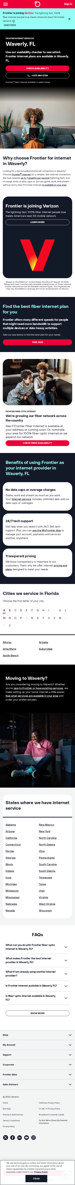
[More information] (13, 21)
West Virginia (47, 904)
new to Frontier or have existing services (38, 688)
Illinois (9, 864)
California (11, 838)
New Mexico (46, 825)
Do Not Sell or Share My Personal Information (53, 1121)
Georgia (11, 858)
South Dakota (47, 871)
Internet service (21, 499)
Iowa (8, 877)
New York (44, 831)
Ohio (42, 851)
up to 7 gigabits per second (35, 178)
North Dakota (47, 844)
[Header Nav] (5, 4)
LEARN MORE (37, 222)
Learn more (10, 24)
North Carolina (48, 838)
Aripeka (43, 642)
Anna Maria (9, 649)
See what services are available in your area (32, 696)
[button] (69, 19)
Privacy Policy (41, 1172)
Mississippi (13, 897)
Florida (10, 851)
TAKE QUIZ (37, 342)
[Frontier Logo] (37, 4)
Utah (42, 891)
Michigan (11, 884)
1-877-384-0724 (40, 75)
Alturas (7, 642)
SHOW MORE (38, 1013)
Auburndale (45, 649)
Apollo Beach (11, 655)
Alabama (11, 825)
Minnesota (12, 891)
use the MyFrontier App (46, 530)
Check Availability (37, 68)
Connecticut (13, 844)
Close (36, 1178)
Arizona (10, 831)
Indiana (10, 871)
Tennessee (45, 877)
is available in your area (54, 185)
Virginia (43, 897)
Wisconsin (45, 910)
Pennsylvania (47, 858)
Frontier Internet (21, 174)
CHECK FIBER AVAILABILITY (37, 443)
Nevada (10, 910)
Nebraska (11, 904)
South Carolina (48, 864)
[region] (37, 1172)
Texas (42, 884)
